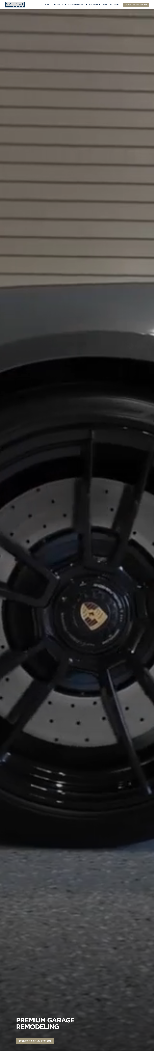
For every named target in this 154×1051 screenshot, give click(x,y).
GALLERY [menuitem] (93, 5)
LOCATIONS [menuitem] (44, 5)
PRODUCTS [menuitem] (58, 5)
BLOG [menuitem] (116, 5)
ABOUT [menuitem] (105, 5)
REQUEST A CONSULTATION (136, 4)
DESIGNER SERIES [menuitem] (76, 5)
